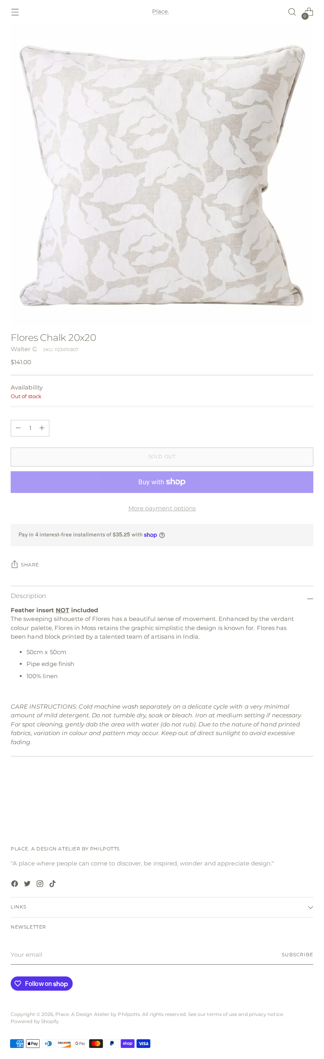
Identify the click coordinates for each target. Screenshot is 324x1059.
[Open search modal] (292, 12)
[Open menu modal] (15, 12)
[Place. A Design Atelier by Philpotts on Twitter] (28, 885)
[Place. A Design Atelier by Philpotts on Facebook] (15, 885)
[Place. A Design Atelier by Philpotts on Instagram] (40, 885)
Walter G (24, 349)
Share (30, 565)
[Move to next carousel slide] (306, 799)
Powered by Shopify (35, 1021)
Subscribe (297, 954)
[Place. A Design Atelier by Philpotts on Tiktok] (53, 885)
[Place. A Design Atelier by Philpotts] (162, 12)
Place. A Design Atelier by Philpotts (97, 1014)
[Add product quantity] (18, 428)
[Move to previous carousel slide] (288, 800)
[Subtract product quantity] (42, 428)
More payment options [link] (162, 508)
